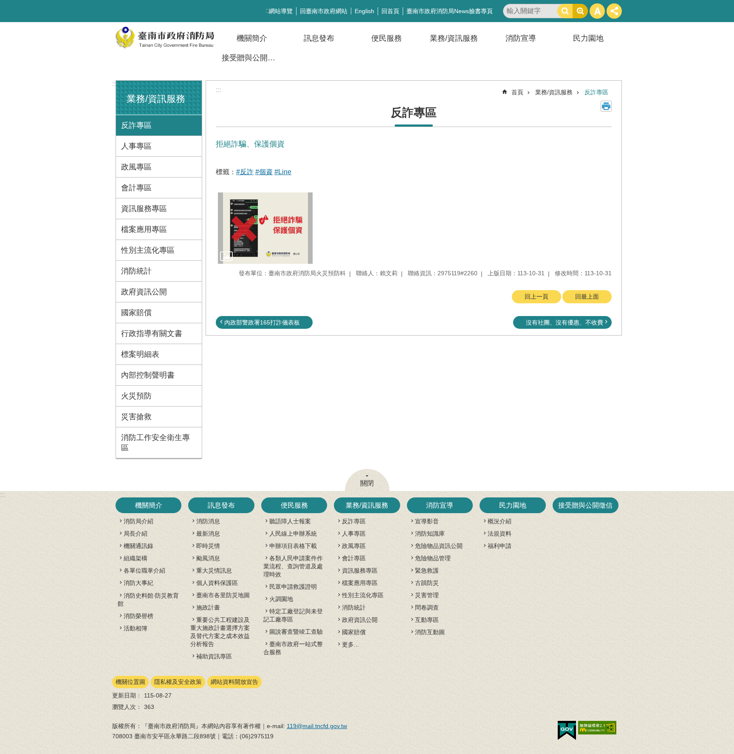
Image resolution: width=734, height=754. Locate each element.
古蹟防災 (427, 582)
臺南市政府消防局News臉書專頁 (450, 11)
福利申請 (499, 545)
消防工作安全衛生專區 (155, 442)
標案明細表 (140, 354)
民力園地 (588, 38)
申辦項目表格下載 (293, 545)
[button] (265, 227)
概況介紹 (499, 521)
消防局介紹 (138, 521)
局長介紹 (135, 533)
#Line (282, 171)
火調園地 (281, 599)
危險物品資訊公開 (439, 545)
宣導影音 (427, 521)
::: (114, 84)
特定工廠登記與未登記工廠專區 (293, 615)
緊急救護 (427, 570)
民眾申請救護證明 (293, 586)
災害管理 (427, 595)
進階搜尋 (580, 11)
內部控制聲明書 (148, 375)
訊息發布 (319, 38)
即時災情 (208, 545)
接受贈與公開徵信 (252, 58)
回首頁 (390, 11)
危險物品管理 (433, 558)
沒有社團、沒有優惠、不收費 (564, 322)
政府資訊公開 (144, 292)
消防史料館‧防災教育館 (148, 599)
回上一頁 (536, 296)
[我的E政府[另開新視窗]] (567, 730)
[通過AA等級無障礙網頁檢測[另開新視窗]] (597, 727)
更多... (350, 644)
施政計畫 (208, 607)
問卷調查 (427, 607)
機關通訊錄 (138, 545)
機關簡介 (252, 38)
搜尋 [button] (565, 11)
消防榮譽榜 (138, 616)
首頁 (517, 92)
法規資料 (499, 533)
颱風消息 (208, 558)
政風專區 (136, 167)
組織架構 (135, 558)
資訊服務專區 (144, 208)
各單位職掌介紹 (144, 570)
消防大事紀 (138, 582)
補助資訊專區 (214, 656)
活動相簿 (135, 628)
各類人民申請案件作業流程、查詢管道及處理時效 (293, 566)
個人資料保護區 (217, 582)
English (364, 11)
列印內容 (606, 106)
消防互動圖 (430, 632)
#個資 (264, 171)
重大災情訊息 (214, 570)
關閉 (367, 483)
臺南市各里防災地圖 (223, 595)
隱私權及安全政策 (178, 681)
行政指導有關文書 (151, 333)
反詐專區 (136, 125)
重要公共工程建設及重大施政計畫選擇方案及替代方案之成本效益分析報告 (220, 631)
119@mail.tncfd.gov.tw (317, 726)
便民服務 (386, 38)
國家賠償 (136, 312)
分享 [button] (614, 11)
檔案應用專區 (144, 229)
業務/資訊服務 (454, 38)
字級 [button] (597, 11)
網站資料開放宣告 (234, 681)
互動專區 (427, 619)
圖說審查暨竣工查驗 (296, 631)
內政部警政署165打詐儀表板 (262, 322)
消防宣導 (520, 38)
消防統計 (136, 271)
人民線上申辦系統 (293, 533)
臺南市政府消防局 (165, 37)
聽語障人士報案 (290, 521)
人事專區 (136, 146)
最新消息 (208, 533)
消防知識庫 (430, 533)
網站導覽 (281, 11)
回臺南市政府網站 (323, 11)
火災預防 (136, 396)
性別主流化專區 (148, 250)
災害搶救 (136, 416)
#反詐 (245, 171)
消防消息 (208, 521)
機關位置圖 (130, 681)
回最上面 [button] (587, 296)
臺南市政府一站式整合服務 (293, 648)
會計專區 (136, 188)
